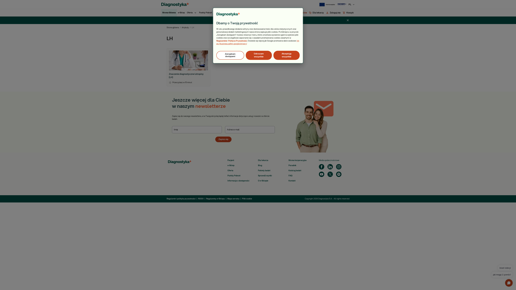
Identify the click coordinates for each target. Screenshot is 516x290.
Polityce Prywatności (237, 41)
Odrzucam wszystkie (259, 55)
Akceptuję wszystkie (286, 55)
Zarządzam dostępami (230, 55)
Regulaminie (221, 41)
